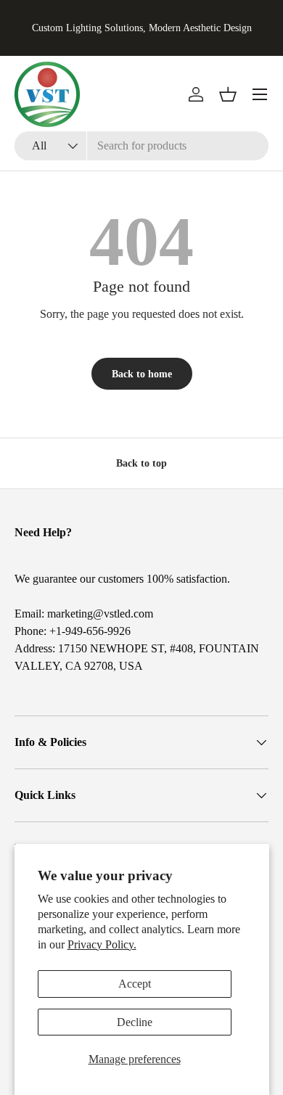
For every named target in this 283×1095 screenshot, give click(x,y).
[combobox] (141, 145)
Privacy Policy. (101, 944)
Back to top (141, 463)
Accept (134, 983)
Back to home (142, 374)
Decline (134, 1022)
